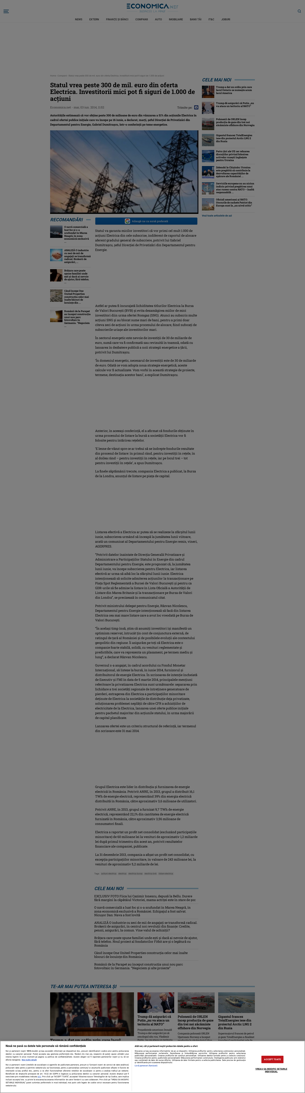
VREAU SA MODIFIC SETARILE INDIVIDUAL (271, 1070)
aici (39, 1076)
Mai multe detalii (29, 1060)
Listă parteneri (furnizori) (146, 1066)
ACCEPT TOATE (272, 1059)
